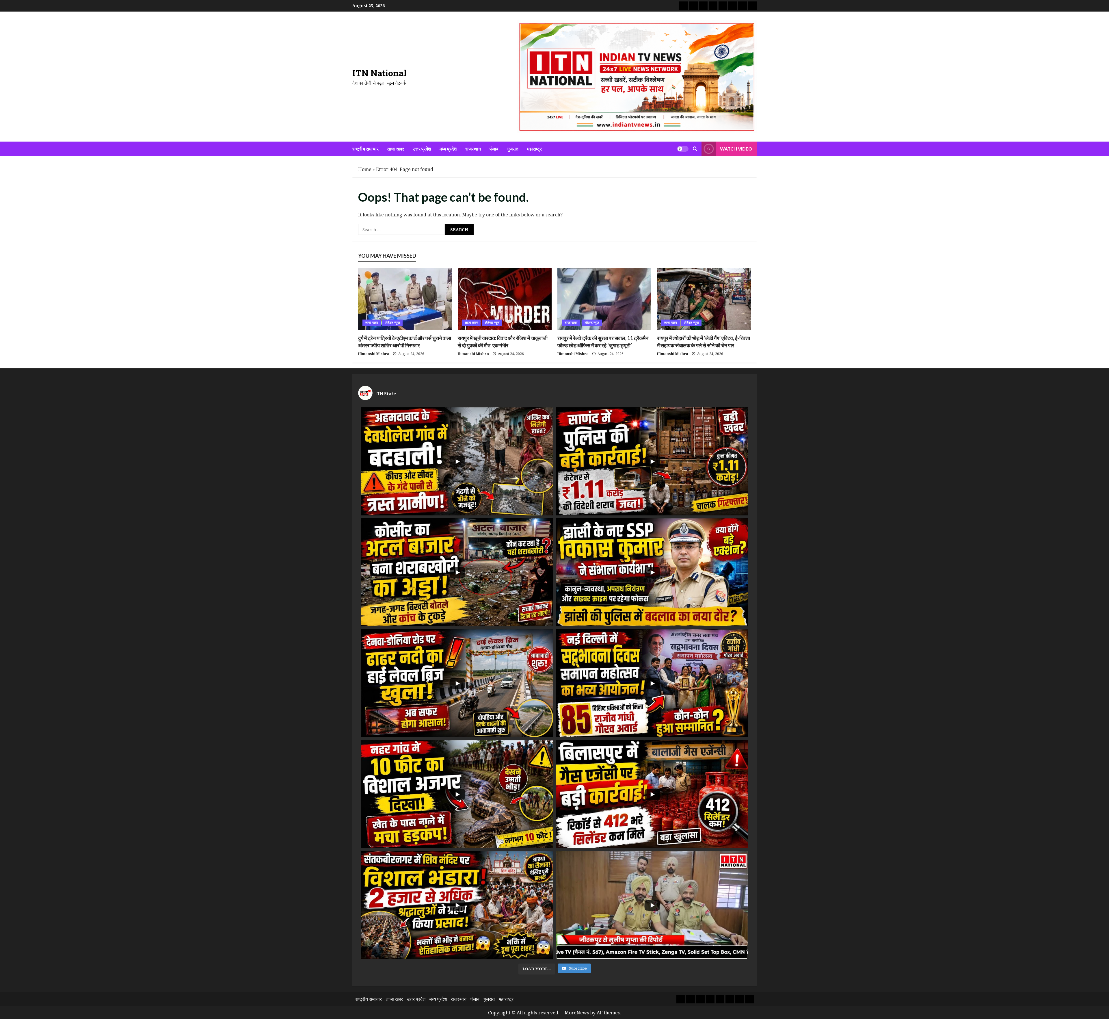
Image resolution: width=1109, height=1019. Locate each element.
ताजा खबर (395, 148)
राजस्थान (473, 148)
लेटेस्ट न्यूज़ (392, 322)
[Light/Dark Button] (683, 148)
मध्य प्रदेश (448, 148)
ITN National (379, 73)
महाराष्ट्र (534, 148)
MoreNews (577, 1012)
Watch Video (736, 148)
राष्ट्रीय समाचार (365, 148)
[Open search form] (695, 148)
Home (364, 169)
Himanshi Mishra (373, 353)
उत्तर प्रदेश (422, 148)
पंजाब (494, 148)
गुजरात (512, 148)
